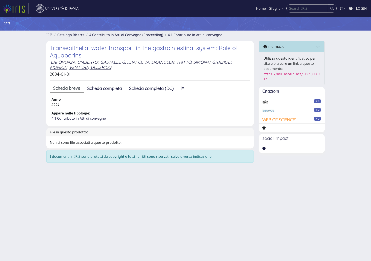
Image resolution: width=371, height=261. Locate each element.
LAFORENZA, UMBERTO (74, 62)
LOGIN (361, 8)
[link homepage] (16, 8)
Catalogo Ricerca (71, 34)
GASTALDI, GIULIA (117, 62)
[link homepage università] (57, 8)
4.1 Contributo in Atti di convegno (195, 34)
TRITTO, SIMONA (193, 62)
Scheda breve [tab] (66, 88)
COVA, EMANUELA (156, 62)
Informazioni (277, 46)
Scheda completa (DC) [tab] (151, 88)
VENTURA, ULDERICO (90, 67)
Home (261, 8)
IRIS (49, 34)
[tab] (183, 88)
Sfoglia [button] (274, 8)
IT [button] (341, 8)
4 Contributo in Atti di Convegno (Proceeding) (126, 34)
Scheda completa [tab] (104, 88)
